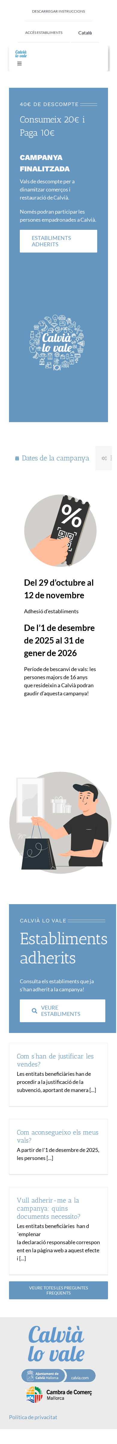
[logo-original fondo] (21, 51)
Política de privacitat (33, 1417)
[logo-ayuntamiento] (58, 1371)
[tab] (52, 458)
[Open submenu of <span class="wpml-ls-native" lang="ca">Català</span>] (89, 32)
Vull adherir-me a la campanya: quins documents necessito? (49, 1208)
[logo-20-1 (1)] (58, 1385)
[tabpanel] (60, 594)
